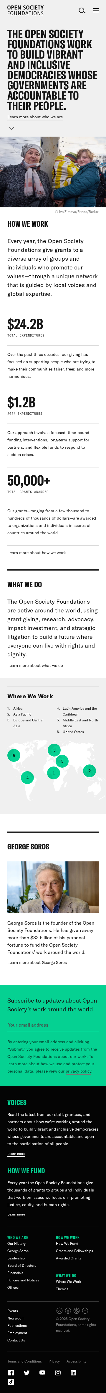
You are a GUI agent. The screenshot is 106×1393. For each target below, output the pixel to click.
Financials (15, 1273)
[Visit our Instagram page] (58, 1375)
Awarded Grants (68, 1258)
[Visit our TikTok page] (11, 1384)
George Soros (18, 1251)
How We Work (68, 1237)
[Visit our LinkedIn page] (73, 1375)
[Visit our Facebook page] (11, 1375)
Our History (16, 1243)
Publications (17, 1325)
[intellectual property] (72, 1313)
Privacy (54, 1361)
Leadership (16, 1258)
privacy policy (78, 1071)
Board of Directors (21, 1265)
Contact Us (16, 1340)
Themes (62, 1289)
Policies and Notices (23, 1280)
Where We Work (68, 1281)
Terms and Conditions (24, 1361)
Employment (17, 1333)
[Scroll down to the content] (11, 128)
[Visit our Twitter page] (27, 1375)
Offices (13, 1287)
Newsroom (15, 1318)
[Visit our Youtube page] (43, 1375)
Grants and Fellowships (74, 1251)
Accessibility (76, 1361)
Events (12, 1311)
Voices (16, 1102)
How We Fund (26, 1170)
